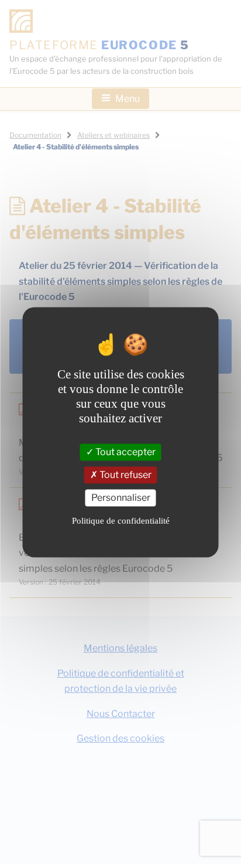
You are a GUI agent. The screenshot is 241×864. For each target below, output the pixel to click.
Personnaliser (120, 497)
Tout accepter (125, 451)
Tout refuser (125, 474)
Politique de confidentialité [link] (121, 521)
